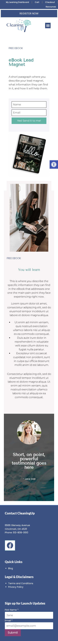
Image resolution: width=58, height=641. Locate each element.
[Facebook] (10, 545)
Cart (37, 2)
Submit (13, 633)
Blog (10, 568)
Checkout (50, 2)
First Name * (12, 609)
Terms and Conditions (20, 583)
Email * (9, 620)
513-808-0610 (20, 532)
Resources (51, 6)
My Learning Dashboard (17, 2)
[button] (54, 164)
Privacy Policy (15, 587)
